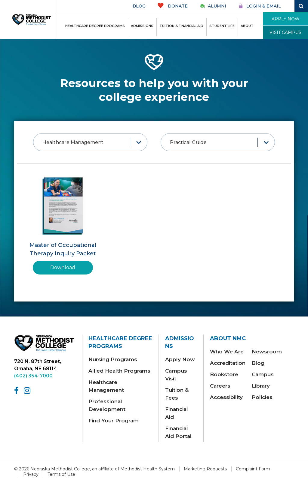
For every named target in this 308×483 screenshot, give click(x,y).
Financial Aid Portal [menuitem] (178, 432)
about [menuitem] (247, 26)
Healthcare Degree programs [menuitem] (95, 26)
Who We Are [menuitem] (227, 352)
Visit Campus (285, 32)
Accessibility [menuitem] (226, 397)
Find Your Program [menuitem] (113, 421)
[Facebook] (17, 390)
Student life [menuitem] (222, 26)
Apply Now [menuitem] (180, 359)
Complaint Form (253, 469)
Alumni (217, 6)
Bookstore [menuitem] (224, 374)
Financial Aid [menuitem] (176, 413)
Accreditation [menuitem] (227, 363)
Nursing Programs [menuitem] (112, 359)
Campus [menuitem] (263, 374)
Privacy (30, 474)
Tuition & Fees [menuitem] (177, 394)
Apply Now (286, 19)
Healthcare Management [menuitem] (106, 386)
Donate (177, 6)
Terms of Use (61, 474)
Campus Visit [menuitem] (176, 375)
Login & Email (263, 6)
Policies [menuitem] (262, 397)
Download (62, 267)
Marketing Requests (205, 469)
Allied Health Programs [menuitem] (119, 371)
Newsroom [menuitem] (267, 352)
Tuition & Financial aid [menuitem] (181, 26)
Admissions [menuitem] (142, 26)
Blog (139, 6)
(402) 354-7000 (33, 376)
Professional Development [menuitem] (106, 405)
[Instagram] (28, 390)
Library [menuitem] (261, 386)
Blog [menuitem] (258, 363)
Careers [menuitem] (220, 386)
